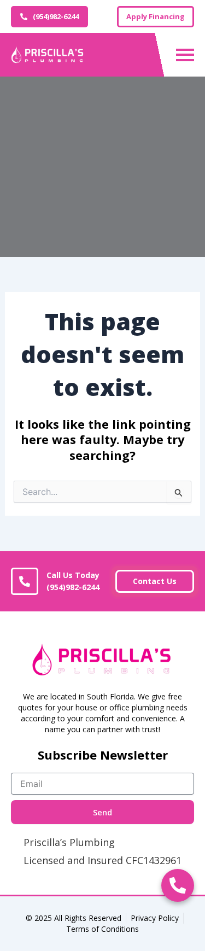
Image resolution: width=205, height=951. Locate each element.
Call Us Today (72, 581)
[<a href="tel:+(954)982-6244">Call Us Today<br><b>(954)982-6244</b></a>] (24, 581)
